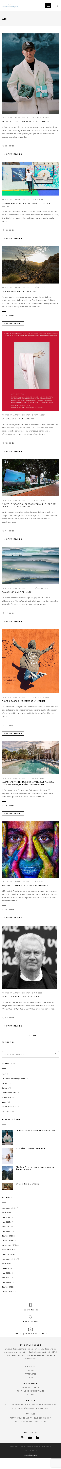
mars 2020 (6, 1282)
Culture (5, 1088)
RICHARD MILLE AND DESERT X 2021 (19, 291)
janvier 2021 (7, 1240)
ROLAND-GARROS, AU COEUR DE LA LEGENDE (23, 701)
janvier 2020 (7, 1291)
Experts (30, 1370)
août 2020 (6, 1263)
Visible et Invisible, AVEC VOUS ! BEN (20, 996)
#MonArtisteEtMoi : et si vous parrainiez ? (25, 885)
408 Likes (9, 230)
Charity (5, 1083)
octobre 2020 (8, 1254)
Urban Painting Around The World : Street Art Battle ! (27, 204)
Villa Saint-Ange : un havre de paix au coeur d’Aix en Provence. (35, 1168)
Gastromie (6, 1097)
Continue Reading (13, 154)
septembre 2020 (9, 1259)
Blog (25, 1432)
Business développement (13, 1078)
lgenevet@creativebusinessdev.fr (30, 1334)
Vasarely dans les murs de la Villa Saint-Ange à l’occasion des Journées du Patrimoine (28, 783)
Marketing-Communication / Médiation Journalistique (30, 1404)
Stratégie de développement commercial (30, 1408)
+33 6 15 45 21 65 (30, 1310)
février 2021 (7, 1236)
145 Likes (9, 1018)
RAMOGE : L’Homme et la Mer (17, 592)
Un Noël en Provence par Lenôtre (30, 1148)
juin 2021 (6, 1217)
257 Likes (9, 316)
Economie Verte (9, 1092)
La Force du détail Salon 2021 (18, 418)
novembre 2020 (9, 1249)
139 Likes (9, 443)
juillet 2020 (6, 1268)
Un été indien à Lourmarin (27, 1184)
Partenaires (30, 1374)
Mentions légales (30, 1387)
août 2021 (6, 1212)
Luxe (4, 1102)
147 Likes (9, 613)
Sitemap (30, 1395)
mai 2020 (6, 1277)
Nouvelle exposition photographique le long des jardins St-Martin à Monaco (29, 505)
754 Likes (9, 146)
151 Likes (9, 910)
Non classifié (9, 1106)
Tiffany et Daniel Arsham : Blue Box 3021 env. (26, 121)
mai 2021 (6, 1222)
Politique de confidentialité (30, 1391)
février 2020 (7, 1287)
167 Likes (9, 806)
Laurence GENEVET (21, 118)
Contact (30, 1378)
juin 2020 (6, 1273)
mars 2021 (6, 1231)
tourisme (6, 1111)
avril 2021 (6, 1226)
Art (3, 1074)
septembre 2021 (9, 1208)
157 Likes (9, 725)
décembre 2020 (9, 1245)
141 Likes (9, 531)
